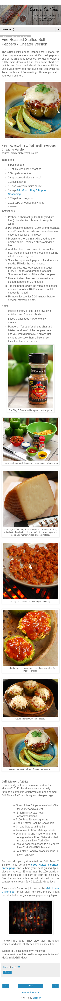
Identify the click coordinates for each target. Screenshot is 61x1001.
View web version (31, 992)
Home (30, 986)
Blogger (37, 997)
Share (7, 972)
